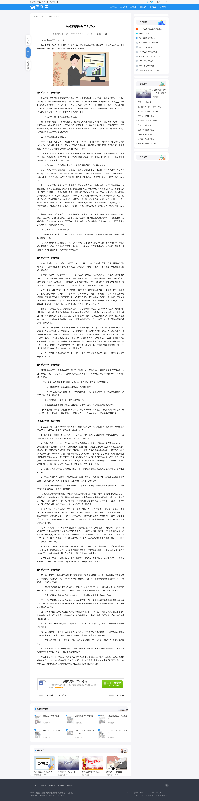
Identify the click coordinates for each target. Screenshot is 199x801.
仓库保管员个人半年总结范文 (149, 56)
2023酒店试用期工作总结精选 (44, 772)
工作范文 (42, 16)
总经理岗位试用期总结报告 (147, 121)
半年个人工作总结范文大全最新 (150, 29)
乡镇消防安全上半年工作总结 (117, 717)
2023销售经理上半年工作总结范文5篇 (159, 91)
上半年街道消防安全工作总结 (117, 732)
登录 (148, 2)
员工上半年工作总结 (146, 61)
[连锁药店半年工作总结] (37, 719)
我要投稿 (98, 34)
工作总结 (123, 7)
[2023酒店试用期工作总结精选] (44, 763)
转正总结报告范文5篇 (114, 772)
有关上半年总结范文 (146, 33)
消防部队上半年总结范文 (56, 695)
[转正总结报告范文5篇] (116, 763)
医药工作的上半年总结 (146, 139)
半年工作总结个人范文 (147, 66)
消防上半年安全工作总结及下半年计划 (85, 732)
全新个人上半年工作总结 (147, 144)
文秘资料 (143, 7)
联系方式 (43, 785)
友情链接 (61, 785)
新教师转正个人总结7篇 (66, 772)
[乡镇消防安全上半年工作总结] (102, 719)
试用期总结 (57, 16)
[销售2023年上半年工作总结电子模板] (92, 763)
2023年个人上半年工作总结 (148, 111)
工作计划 (113, 7)
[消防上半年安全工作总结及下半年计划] (70, 734)
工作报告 (133, 7)
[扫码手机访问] (167, 785)
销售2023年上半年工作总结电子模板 (92, 772)
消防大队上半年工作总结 (52, 730)
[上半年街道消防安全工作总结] (102, 734)
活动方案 (163, 7)
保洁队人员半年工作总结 (148, 52)
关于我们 (33, 785)
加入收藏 (89, 34)
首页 (37, 16)
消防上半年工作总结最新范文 (149, 43)
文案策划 (153, 7)
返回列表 (120, 695)
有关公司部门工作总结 (146, 116)
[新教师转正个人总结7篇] (68, 763)
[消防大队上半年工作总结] (37, 734)
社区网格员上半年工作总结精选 (149, 107)
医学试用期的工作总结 (146, 130)
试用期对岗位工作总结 (147, 38)
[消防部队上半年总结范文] (70, 719)
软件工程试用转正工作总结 (149, 70)
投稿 (158, 2)
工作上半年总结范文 (145, 102)
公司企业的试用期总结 (146, 134)
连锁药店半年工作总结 (51, 716)
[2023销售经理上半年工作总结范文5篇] (143, 93)
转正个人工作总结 (145, 47)
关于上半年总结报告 (145, 125)
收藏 (166, 2)
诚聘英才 (70, 785)
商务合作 (52, 785)
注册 (152, 2)
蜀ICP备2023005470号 (161, 795)
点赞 (106, 34)
